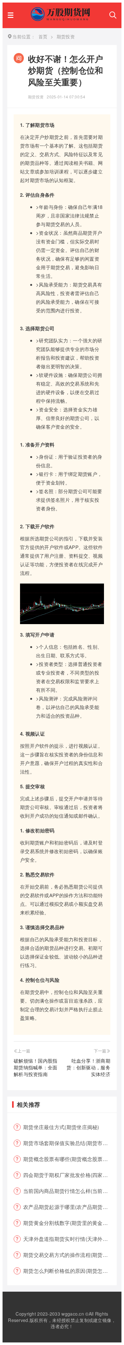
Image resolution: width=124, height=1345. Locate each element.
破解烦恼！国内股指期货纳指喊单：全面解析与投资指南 (36, 1067)
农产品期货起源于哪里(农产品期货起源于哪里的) (70, 1207)
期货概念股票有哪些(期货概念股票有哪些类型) (70, 1159)
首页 (43, 36)
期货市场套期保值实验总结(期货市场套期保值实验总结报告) (70, 1143)
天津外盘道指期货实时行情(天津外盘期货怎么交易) (70, 1238)
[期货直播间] (61, 19)
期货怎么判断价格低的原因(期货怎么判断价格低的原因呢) (70, 1270)
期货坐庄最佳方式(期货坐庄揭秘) (61, 1127)
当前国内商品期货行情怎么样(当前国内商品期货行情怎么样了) (70, 1191)
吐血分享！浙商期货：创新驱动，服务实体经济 (88, 1067)
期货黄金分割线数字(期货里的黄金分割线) (70, 1223)
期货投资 (36, 96)
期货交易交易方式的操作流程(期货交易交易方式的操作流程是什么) (70, 1254)
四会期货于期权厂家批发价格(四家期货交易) (70, 1175)
